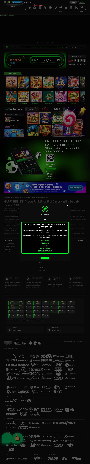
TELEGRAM (45, 243)
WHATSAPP (45, 240)
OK (45, 258)
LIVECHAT (45, 246)
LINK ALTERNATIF (45, 248)
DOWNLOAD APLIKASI (45, 251)
